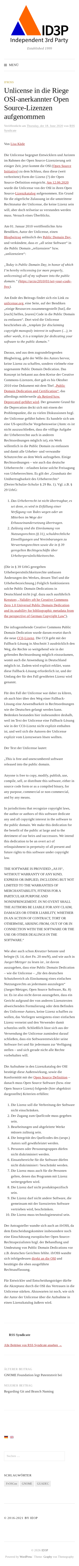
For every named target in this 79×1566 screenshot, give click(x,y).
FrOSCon (11, 1483)
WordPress (26, 1556)
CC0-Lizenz (25, 638)
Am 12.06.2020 (58, 182)
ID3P (45, 1550)
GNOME (27, 1483)
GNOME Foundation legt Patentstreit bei (33, 1375)
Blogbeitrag (12, 237)
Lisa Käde (18, 144)
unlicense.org (13, 303)
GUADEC (43, 1483)
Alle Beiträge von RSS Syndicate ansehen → (33, 1345)
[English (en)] (12, 1436)
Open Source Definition (50, 1077)
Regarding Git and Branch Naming (29, 1391)
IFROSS (9, 82)
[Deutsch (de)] (6, 1436)
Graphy (48, 1556)
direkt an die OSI (44, 1258)
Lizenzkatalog (25, 193)
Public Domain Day (56, 237)
